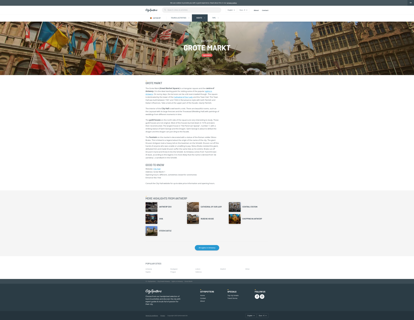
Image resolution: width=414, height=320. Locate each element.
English (230, 10)
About (256, 10)
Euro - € (242, 10)
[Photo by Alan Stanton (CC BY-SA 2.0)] (230, 203)
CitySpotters (151, 281)
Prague (173, 272)
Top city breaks (233, 295)
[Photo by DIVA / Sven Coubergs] (147, 215)
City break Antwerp (164, 281)
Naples (148, 272)
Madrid (223, 269)
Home (202, 295)
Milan (247, 269)
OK (411, 3)
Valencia (198, 272)
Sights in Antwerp (177, 281)
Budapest (173, 269)
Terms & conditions (152, 316)
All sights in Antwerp (207, 248)
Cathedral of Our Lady (183, 97)
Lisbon (197, 269)
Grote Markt (188, 281)
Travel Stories (232, 298)
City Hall (156, 169)
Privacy (162, 316)
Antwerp (149, 269)
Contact (265, 10)
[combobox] (191, 10)
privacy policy (232, 3)
